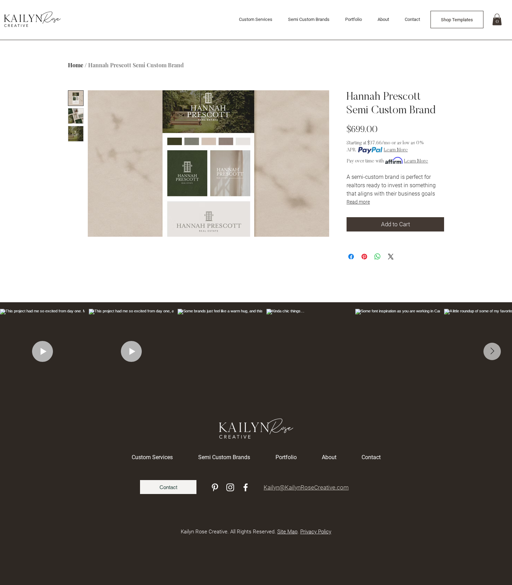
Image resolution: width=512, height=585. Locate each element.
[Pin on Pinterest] (364, 256)
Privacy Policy (315, 532)
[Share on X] (391, 256)
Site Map (287, 532)
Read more (358, 202)
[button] (497, 19)
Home (75, 65)
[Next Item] (492, 351)
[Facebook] (245, 487)
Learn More (396, 150)
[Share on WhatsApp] (377, 256)
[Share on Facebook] (351, 256)
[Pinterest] (215, 487)
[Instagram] (230, 487)
